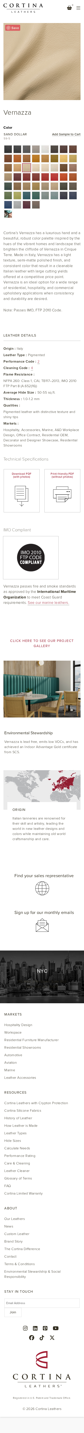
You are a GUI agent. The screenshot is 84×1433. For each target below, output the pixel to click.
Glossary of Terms (18, 1178)
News (8, 1226)
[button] (8, 149)
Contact (10, 1256)
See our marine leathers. (48, 602)
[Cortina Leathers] (23, 8)
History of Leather (18, 1118)
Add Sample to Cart (66, 134)
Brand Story (13, 1241)
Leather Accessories (20, 1078)
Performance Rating (19, 1156)
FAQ (7, 1186)
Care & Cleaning (17, 1163)
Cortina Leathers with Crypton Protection (36, 1103)
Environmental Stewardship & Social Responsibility (32, 1274)
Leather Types (15, 1133)
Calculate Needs (17, 1148)
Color (7, 127)
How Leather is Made (21, 1126)
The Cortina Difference (22, 1249)
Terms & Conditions (19, 1264)
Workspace (13, 1032)
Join (13, 1312)
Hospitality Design (18, 1025)
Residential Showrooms (22, 1047)
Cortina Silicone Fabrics (22, 1110)
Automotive (13, 1055)
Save (15, 28)
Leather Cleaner (17, 1171)
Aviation (10, 1062)
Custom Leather (16, 1234)
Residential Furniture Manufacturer (31, 1040)
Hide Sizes (12, 1141)
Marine (9, 1070)
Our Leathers (14, 1219)
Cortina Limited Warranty (23, 1193)
